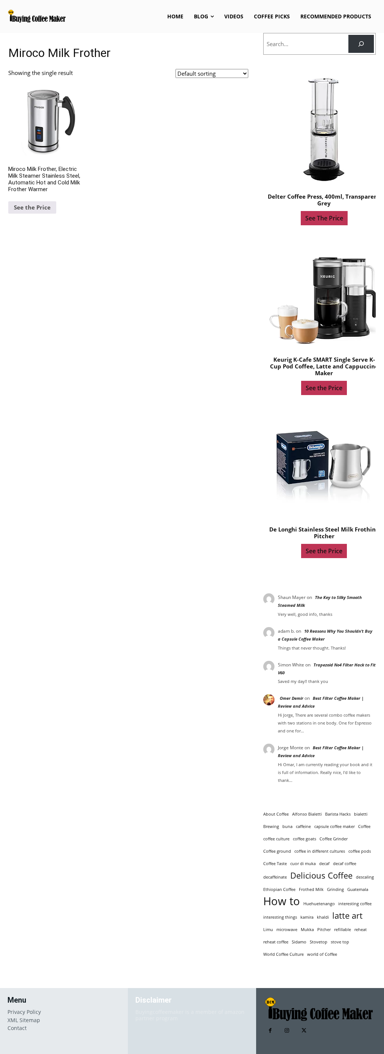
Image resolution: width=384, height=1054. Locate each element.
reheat (360, 929)
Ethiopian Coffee (279, 889)
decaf (324, 863)
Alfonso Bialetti (307, 814)
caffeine (303, 826)
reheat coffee (275, 942)
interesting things (280, 917)
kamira (307, 917)
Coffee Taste (275, 863)
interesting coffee (355, 903)
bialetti (361, 814)
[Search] (361, 44)
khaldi (323, 917)
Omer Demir (291, 698)
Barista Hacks (338, 814)
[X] (303, 1030)
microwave (286, 929)
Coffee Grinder (334, 838)
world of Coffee (322, 954)
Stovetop (318, 942)
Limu (268, 929)
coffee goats (304, 838)
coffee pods (359, 851)
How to (281, 901)
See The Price (324, 218)
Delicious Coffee (321, 875)
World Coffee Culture (283, 954)
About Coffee (276, 814)
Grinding (335, 889)
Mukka (307, 929)
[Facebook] (270, 1030)
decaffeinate (275, 877)
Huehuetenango (319, 903)
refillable (342, 929)
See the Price (32, 207)
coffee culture (276, 838)
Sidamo (299, 942)
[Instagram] (287, 1030)
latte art (347, 915)
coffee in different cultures (319, 851)
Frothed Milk (311, 889)
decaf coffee (344, 863)
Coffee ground (277, 851)
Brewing (271, 826)
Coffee (364, 826)
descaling (365, 877)
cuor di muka (303, 863)
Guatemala (357, 889)
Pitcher (324, 929)
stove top (340, 942)
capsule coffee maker (334, 826)
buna (287, 826)
